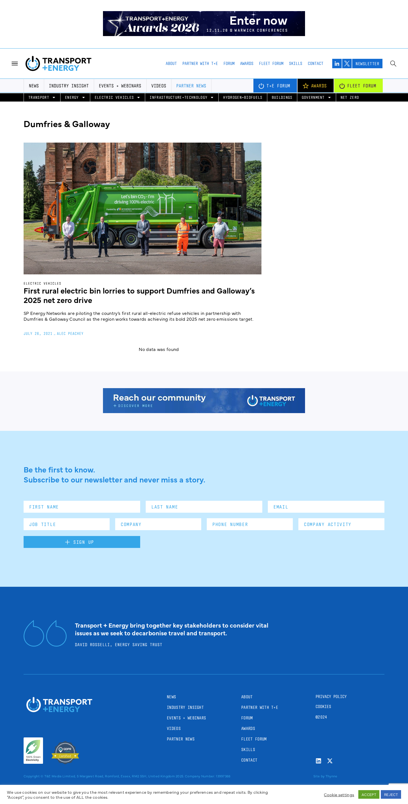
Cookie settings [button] (339, 794)
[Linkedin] (318, 761)
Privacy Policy (331, 696)
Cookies (323, 706)
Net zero (350, 97)
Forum (229, 63)
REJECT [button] (391, 794)
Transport (38, 97)
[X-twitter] (330, 761)
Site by (318, 776)
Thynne (332, 776)
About (171, 63)
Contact (315, 63)
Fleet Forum (271, 63)
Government (313, 97)
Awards (246, 63)
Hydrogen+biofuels (242, 97)
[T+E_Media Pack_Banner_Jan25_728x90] (204, 411)
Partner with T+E (200, 63)
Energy (72, 97)
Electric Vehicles (114, 97)
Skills (295, 63)
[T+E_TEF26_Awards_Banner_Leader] (204, 34)
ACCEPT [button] (369, 794)
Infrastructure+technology (178, 97)
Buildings (282, 97)
